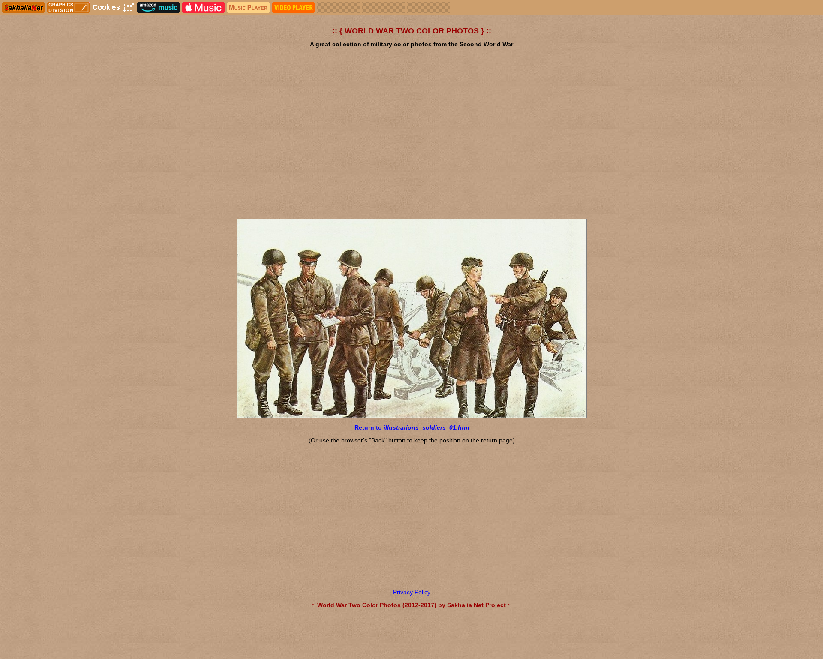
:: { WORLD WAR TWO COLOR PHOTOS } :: (411, 31)
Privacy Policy (411, 592)
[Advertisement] (411, 146)
